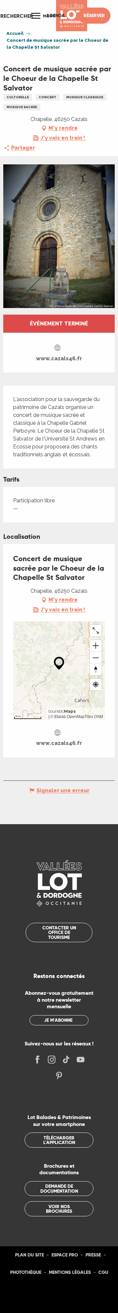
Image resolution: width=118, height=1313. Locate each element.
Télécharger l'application (59, 1140)
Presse (93, 1255)
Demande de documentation (59, 1188)
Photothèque (25, 1272)
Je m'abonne (58, 1020)
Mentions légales (70, 1272)
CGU (103, 1272)
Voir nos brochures (59, 1209)
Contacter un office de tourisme (59, 932)
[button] (16, 15)
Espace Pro (64, 1255)
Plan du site (29, 1255)
